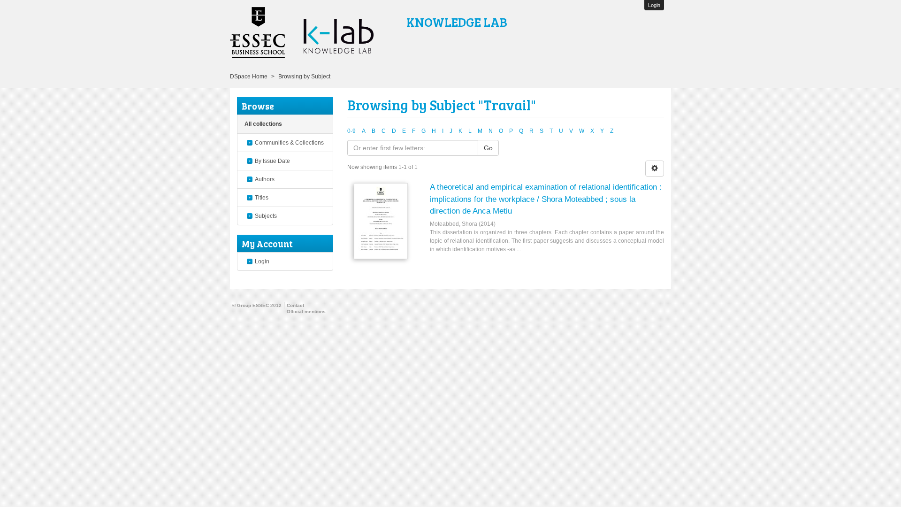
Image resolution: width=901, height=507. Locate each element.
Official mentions (306, 311)
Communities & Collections (289, 142)
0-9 (351, 131)
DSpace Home (248, 76)
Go (488, 148)
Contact (295, 305)
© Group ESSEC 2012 (257, 305)
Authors (265, 179)
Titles (261, 197)
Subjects (266, 216)
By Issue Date (272, 161)
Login (262, 261)
